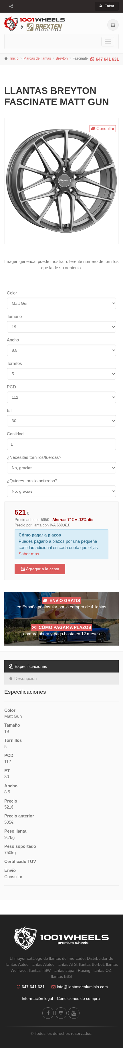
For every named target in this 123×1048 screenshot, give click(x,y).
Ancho (13, 339)
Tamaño (14, 316)
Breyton (62, 58)
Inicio (14, 58)
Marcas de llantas (37, 58)
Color (12, 292)
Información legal (37, 998)
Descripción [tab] (25, 678)
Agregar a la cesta (42, 569)
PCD (11, 386)
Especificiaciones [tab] (31, 666)
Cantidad (15, 433)
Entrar (109, 6)
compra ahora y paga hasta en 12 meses (61, 630)
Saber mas (29, 553)
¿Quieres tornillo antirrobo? (32, 480)
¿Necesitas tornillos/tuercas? (34, 457)
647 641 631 (107, 59)
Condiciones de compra (78, 998)
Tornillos (14, 363)
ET (9, 410)
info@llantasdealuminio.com (82, 986)
